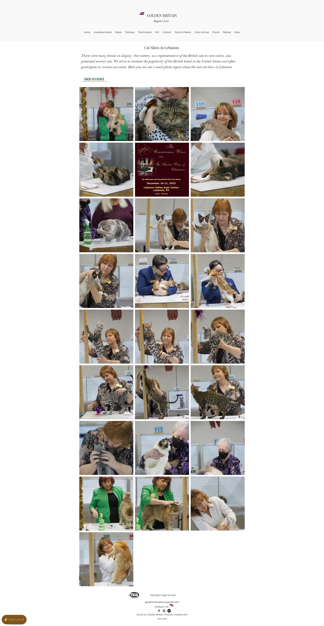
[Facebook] (159, 611)
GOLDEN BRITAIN (162, 15)
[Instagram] (164, 611)
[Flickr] (169, 611)
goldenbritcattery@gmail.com (162, 602)
